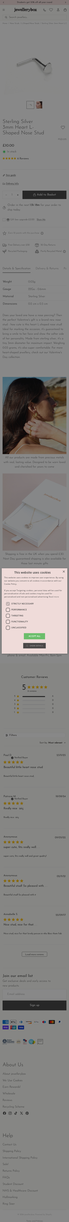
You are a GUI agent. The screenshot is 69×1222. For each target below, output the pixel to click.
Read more (54, 596)
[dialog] (34, 611)
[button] (34, 646)
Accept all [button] (34, 636)
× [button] (63, 571)
